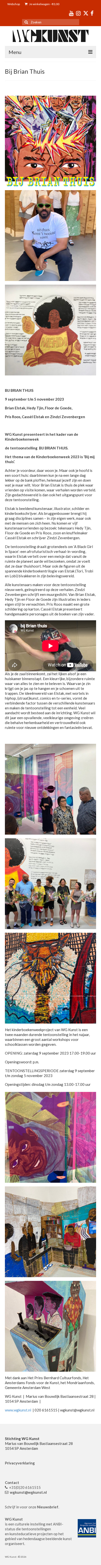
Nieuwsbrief (47, 1507)
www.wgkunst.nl (18, 1410)
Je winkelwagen (44, 4)
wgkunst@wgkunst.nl (28, 1492)
